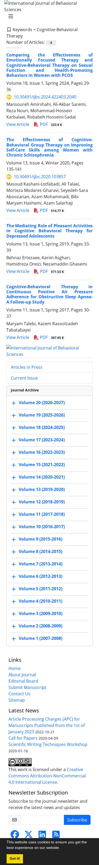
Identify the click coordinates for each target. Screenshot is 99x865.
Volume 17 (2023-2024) (42, 440)
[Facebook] (14, 836)
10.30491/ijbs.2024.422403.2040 (45, 97)
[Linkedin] (42, 836)
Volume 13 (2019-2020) (42, 489)
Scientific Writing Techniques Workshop (47, 744)
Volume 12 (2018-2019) (42, 502)
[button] (62, 848)
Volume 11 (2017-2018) (42, 514)
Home (14, 668)
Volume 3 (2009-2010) (40, 613)
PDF (50, 124)
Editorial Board (23, 681)
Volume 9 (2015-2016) (40, 539)
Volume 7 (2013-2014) (40, 564)
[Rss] (56, 836)
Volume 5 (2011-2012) (40, 589)
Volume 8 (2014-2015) (40, 551)
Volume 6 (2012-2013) (40, 576)
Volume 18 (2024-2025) (42, 427)
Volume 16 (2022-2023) (42, 452)
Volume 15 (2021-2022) (42, 464)
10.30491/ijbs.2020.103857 (40, 176)
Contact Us (19, 694)
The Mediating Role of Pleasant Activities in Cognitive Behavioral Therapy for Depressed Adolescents (49, 231)
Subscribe (77, 820)
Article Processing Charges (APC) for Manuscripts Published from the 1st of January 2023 (46, 725)
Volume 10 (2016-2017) (42, 527)
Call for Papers (22, 738)
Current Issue (24, 378)
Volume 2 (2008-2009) (40, 626)
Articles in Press (27, 367)
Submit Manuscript (27, 687)
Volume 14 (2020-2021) (42, 477)
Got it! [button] (15, 859)
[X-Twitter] (28, 836)
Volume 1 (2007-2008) (40, 638)
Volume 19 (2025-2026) (42, 415)
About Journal (22, 675)
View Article (17, 124)
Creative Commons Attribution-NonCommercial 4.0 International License (47, 776)
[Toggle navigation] (48, 16)
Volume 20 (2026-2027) (42, 402)
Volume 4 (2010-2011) (40, 601)
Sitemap (16, 700)
